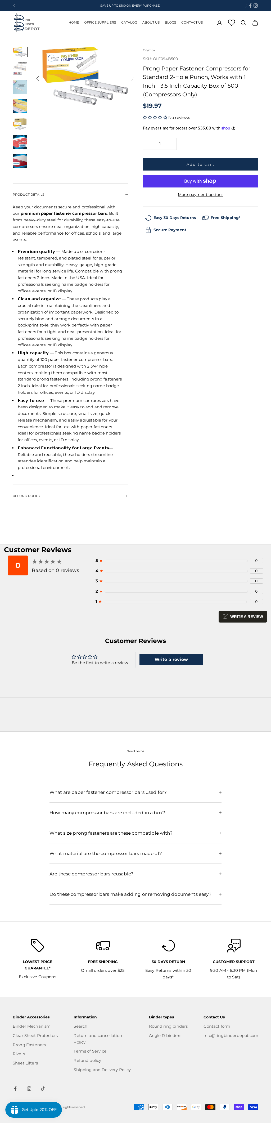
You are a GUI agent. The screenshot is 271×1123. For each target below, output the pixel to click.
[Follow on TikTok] (43, 1088)
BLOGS (170, 22)
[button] (155, 117)
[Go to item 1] (20, 52)
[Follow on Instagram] (255, 5)
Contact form (217, 1026)
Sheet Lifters (25, 1063)
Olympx (149, 50)
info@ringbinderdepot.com (231, 1035)
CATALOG (129, 22)
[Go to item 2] (20, 68)
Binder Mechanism (32, 1026)
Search (80, 1026)
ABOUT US (151, 22)
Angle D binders (165, 1035)
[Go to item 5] (20, 124)
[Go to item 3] (20, 87)
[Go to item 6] (20, 142)
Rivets (19, 1053)
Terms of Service (90, 1051)
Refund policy (87, 1060)
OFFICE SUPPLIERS (100, 22)
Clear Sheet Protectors (35, 1035)
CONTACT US (192, 22)
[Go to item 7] (20, 161)
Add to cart (201, 164)
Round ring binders (168, 1026)
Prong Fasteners (29, 1044)
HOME (74, 22)
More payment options (200, 194)
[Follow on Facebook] (250, 5)
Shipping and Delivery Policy (102, 1069)
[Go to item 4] (20, 106)
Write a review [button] (171, 659)
